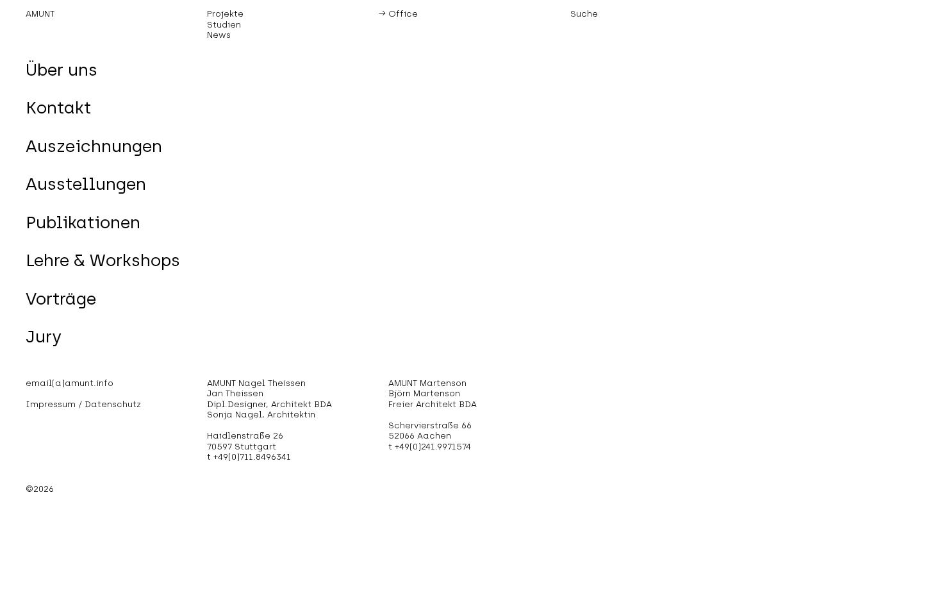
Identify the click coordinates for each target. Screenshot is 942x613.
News (219, 34)
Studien (224, 24)
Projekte (225, 13)
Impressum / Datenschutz (83, 404)
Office (403, 13)
